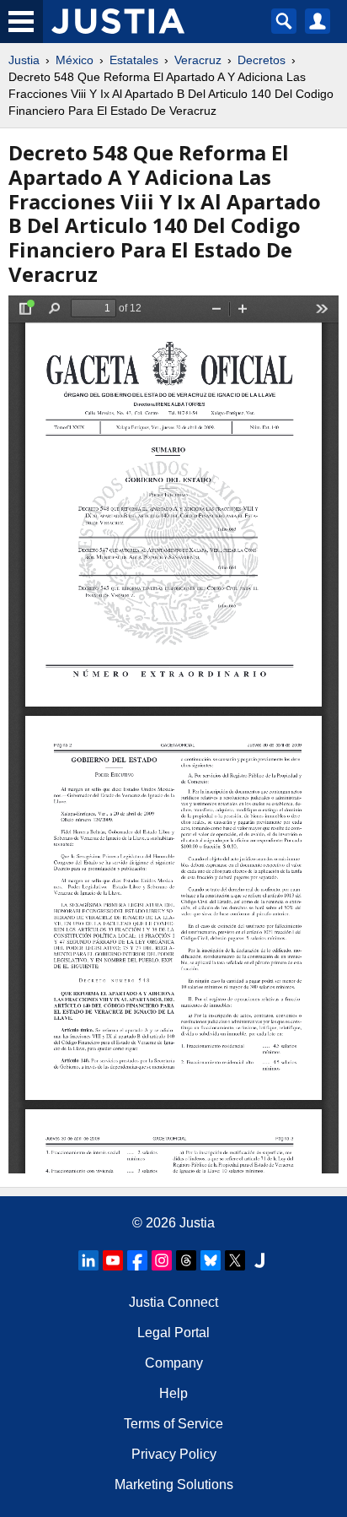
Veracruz (198, 60)
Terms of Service (173, 1424)
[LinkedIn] (88, 1260)
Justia (24, 60)
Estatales (133, 60)
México (74, 60)
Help (173, 1393)
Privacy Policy (173, 1454)
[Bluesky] (210, 1260)
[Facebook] (137, 1260)
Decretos (262, 60)
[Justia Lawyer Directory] (259, 1260)
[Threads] (186, 1260)
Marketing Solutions (174, 1484)
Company (174, 1363)
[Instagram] (162, 1260)
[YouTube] (113, 1260)
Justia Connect (173, 1302)
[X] (235, 1260)
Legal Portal (173, 1332)
